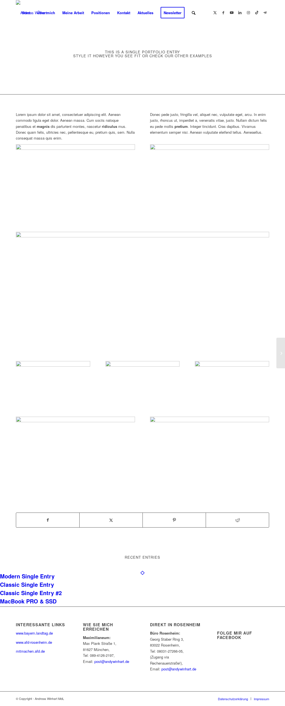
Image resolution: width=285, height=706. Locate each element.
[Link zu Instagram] (248, 12)
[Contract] (280, 353)
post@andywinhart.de (111, 661)
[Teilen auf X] (111, 520)
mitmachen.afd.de (30, 651)
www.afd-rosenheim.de (34, 642)
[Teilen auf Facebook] (47, 520)
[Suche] (193, 12)
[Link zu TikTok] (256, 12)
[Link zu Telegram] (265, 12)
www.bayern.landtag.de (34, 633)
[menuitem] (26, 12)
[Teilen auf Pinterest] (174, 520)
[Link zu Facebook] (223, 12)
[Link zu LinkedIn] (240, 12)
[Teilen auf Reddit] (237, 520)
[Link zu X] (215, 12)
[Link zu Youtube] (231, 12)
